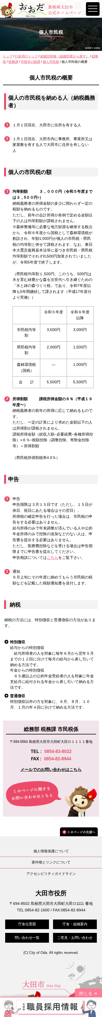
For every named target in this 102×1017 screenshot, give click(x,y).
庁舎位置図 (27, 924)
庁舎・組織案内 (75, 924)
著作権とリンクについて (51, 862)
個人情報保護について (51, 851)
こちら (52, 557)
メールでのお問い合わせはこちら (51, 769)
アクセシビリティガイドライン (51, 874)
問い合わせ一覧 (27, 938)
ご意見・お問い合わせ (74, 938)
